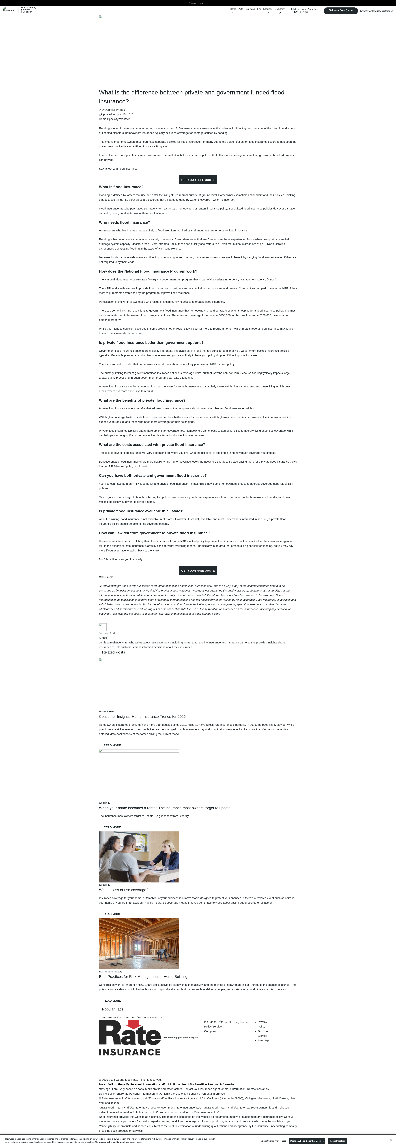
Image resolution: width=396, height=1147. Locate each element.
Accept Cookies (337, 1141)
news (160, 1017)
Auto (241, 9)
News (110, 711)
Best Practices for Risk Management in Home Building (143, 976)
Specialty (267, 9)
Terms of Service (263, 1033)
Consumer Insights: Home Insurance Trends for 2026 (142, 716)
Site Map (263, 1040)
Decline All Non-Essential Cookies (307, 1141)
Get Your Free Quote (341, 10)
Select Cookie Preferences (273, 1141)
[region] (198, 1140)
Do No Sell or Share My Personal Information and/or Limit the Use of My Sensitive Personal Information (167, 1084)
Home (233, 9)
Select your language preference (376, 11)
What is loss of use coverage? (123, 890)
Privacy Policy (262, 1024)
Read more (115, 745)
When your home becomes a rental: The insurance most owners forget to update (164, 808)
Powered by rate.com (198, 3)
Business (250, 9)
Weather (124, 119)
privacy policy (106, 1142)
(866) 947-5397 (302, 12)
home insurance (109, 1017)
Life (259, 9)
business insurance (147, 1017)
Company (280, 9)
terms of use (123, 1142)
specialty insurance (127, 1017)
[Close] (391, 1140)
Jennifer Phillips (115, 109)
